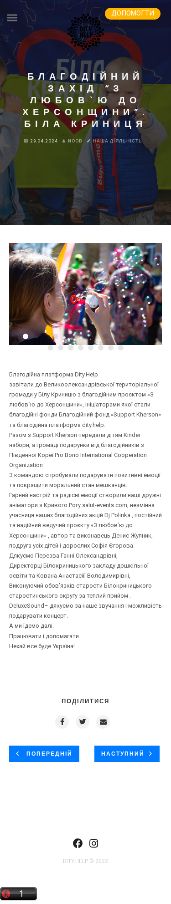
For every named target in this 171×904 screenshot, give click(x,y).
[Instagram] (93, 846)
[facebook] (61, 722)
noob (75, 141)
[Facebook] (78, 846)
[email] (102, 722)
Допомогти (132, 13)
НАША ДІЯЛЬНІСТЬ (117, 141)
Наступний (123, 754)
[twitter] (82, 722)
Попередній (48, 754)
